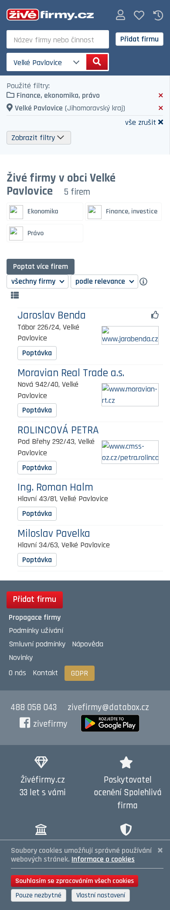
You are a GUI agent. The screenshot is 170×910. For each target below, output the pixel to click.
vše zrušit (140, 122)
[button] (120, 15)
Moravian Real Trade (70, 373)
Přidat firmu (139, 39)
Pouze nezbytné (38, 895)
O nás (17, 673)
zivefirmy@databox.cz (108, 707)
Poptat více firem (40, 266)
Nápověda (87, 644)
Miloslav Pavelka (53, 534)
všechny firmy (34, 281)
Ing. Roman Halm (55, 487)
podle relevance (101, 281)
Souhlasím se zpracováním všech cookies (74, 881)
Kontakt (45, 673)
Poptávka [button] (37, 353)
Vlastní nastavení (100, 895)
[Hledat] (97, 62)
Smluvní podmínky (37, 644)
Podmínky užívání (36, 630)
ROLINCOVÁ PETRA (58, 430)
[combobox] (58, 39)
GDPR (79, 673)
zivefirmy (50, 724)
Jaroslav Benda (51, 315)
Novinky (21, 657)
